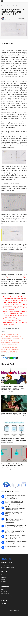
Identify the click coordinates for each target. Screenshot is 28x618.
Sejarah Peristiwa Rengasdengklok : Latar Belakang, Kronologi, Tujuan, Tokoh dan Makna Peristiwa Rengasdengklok (14, 520)
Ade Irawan (3, 391)
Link (19, 18)
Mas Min (7, 18)
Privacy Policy (5, 593)
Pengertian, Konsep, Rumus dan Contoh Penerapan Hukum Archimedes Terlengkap (13, 439)
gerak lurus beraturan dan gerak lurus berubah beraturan (12, 339)
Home (2, 5)
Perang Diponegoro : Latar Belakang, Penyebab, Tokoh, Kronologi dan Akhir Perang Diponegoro (15, 537)
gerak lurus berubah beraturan (9, 344)
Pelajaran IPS (4, 577)
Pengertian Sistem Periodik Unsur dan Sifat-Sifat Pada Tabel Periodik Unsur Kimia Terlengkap (15, 531)
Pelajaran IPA (4, 575)
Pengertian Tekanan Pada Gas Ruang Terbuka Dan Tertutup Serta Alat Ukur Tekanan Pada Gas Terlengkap (12, 465)
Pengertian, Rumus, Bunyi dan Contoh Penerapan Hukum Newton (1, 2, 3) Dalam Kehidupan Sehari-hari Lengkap (13, 388)
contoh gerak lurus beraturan (9, 334)
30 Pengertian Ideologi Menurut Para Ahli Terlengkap (15, 547)
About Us (3, 589)
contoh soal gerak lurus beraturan (11, 336)
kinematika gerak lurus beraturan (10, 349)
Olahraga (3, 581)
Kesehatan (4, 579)
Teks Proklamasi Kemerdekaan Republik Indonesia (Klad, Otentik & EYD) (16, 542)
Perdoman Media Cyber (7, 596)
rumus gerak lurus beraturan (9, 351)
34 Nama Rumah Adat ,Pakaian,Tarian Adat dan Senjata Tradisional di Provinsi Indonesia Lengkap (15, 497)
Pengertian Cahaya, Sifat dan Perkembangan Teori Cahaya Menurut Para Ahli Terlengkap (13, 414)
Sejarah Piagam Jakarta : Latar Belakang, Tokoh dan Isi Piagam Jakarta (13, 514)
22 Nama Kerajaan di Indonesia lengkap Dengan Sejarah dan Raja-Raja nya (15, 526)
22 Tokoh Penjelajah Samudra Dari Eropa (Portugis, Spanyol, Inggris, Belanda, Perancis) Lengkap (14, 503)
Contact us (4, 591)
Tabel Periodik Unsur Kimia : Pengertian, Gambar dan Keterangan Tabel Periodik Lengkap (15, 508)
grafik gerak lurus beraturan (9, 347)
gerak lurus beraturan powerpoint (10, 342)
